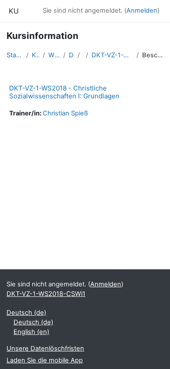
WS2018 (54, 55)
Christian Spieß (65, 113)
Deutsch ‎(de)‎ (26, 313)
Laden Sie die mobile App (45, 360)
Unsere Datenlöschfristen (45, 348)
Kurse (35, 55)
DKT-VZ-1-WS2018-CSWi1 (112, 55)
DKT (71, 55)
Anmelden (141, 10)
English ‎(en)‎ (31, 332)
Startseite (15, 55)
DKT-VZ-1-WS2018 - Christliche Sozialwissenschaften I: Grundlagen (64, 92)
